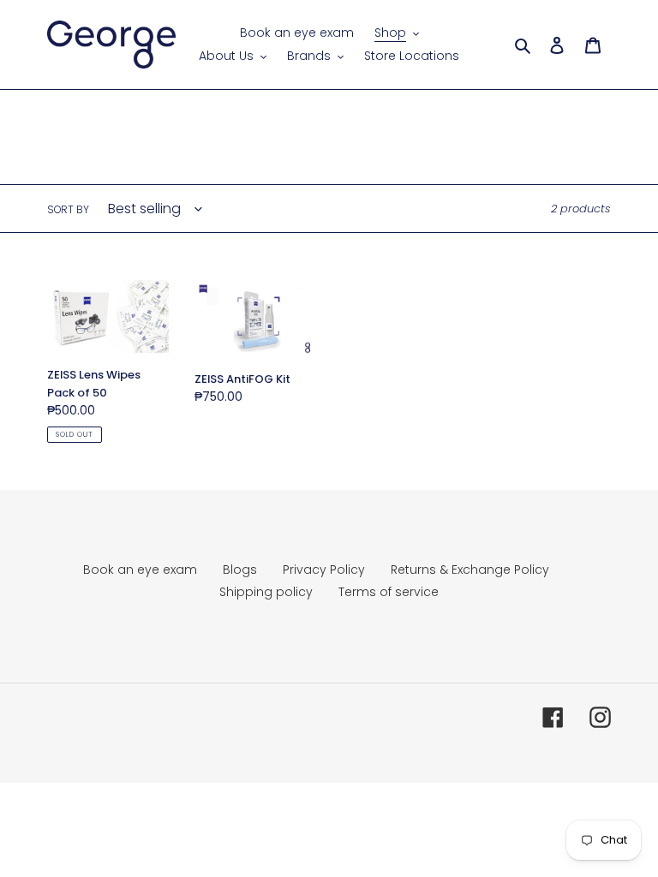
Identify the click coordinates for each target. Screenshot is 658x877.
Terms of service (388, 591)
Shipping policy (266, 591)
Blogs (240, 569)
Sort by (68, 209)
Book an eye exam (140, 569)
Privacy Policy (324, 569)
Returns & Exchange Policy (470, 569)
